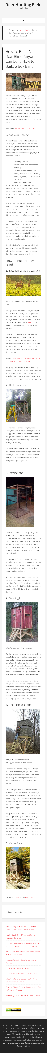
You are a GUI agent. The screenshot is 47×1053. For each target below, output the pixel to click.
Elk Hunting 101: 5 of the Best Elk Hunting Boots (23, 995)
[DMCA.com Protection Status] (13, 1011)
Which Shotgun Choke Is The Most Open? (21, 968)
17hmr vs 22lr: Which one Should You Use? (21, 973)
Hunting (16, 897)
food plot (30, 322)
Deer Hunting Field (23, 4)
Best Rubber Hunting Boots (24, 128)
